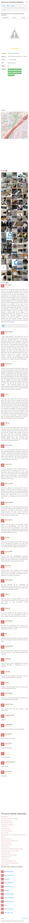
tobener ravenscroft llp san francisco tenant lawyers (13, 835)
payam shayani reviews (6, 844)
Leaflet (26, 138)
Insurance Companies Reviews (12, 2)
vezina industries (5, 859)
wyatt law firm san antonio (7, 824)
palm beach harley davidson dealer (9, 818)
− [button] (2, 115)
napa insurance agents (6, 820)
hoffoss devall (4, 832)
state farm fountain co (6, 839)
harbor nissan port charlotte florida (9, 840)
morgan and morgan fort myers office (10, 851)
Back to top (25, 918)
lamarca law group (5, 828)
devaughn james (5, 847)
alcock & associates (6, 843)
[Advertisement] (14, 93)
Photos (14, 17)
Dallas (12, 5)
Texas (8, 5)
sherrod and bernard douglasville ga (9, 863)
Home (3, 5)
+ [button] (2, 113)
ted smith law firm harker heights (9, 855)
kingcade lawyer (5, 865)
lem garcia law (4, 816)
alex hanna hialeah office (7, 822)
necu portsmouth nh (5, 853)
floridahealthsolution (6, 857)
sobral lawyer (4, 826)
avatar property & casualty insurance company (12, 849)
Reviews (23, 17)
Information (5, 17)
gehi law (3, 836)
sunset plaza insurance (6, 831)
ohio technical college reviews (8, 861)
